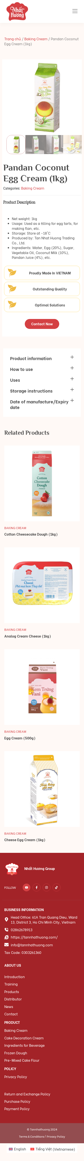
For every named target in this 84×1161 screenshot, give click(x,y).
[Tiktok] (56, 887)
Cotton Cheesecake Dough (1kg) (31, 533)
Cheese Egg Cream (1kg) (24, 839)
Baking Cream (35, 38)
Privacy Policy (56, 1136)
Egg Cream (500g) (20, 737)
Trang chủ (12, 38)
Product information (31, 358)
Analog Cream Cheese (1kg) (27, 635)
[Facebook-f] (36, 887)
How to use (21, 369)
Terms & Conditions (31, 1136)
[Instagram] (46, 887)
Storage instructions (31, 390)
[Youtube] (26, 887)
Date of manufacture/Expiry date (39, 404)
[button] (42, 358)
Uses (15, 380)
